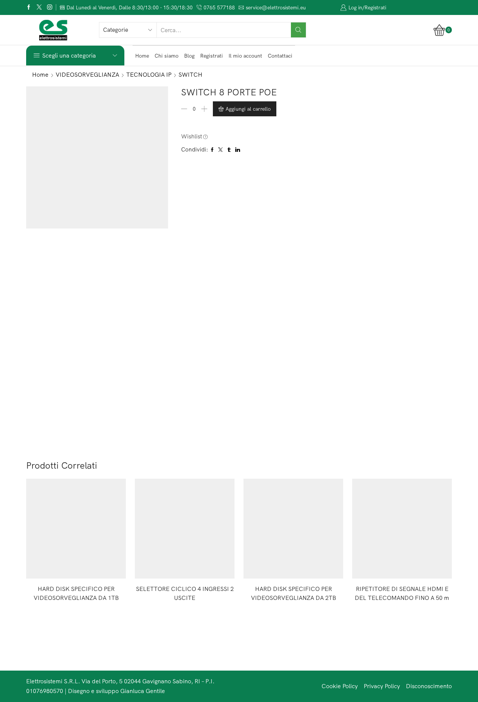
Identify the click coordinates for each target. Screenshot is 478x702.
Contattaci (280, 55)
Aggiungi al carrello (248, 108)
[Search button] (298, 29)
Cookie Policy (340, 686)
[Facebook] (28, 7)
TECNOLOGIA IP (148, 74)
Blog (189, 55)
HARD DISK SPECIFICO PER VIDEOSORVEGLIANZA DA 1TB (76, 593)
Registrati (211, 55)
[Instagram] (49, 7)
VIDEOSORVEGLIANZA (87, 74)
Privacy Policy (382, 686)
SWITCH (190, 74)
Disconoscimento (429, 686)
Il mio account (245, 55)
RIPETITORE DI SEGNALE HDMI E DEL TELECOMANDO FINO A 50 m (402, 593)
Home (142, 55)
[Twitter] (39, 7)
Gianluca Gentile (142, 691)
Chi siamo (167, 55)
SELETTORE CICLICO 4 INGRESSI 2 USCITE (185, 593)
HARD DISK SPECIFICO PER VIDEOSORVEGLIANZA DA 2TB (293, 593)
